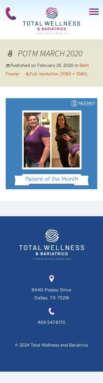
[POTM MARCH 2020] (51, 143)
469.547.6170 (51, 322)
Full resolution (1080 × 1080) (59, 74)
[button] (94, 11)
